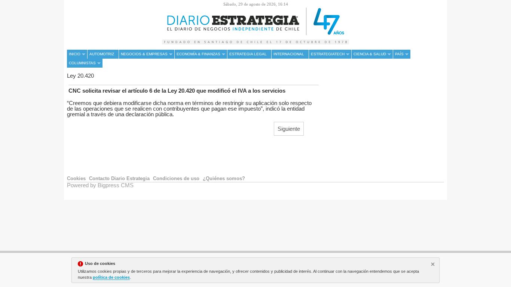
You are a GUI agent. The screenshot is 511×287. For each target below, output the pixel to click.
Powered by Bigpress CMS (100, 185)
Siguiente (289, 129)
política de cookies (111, 277)
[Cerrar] (434, 265)
